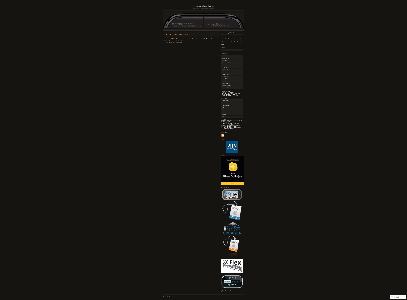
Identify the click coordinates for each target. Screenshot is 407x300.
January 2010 (225, 69)
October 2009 (225, 74)
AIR (176, 40)
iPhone (182, 40)
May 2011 (224, 60)
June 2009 (225, 81)
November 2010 (226, 62)
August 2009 (225, 76)
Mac (237, 95)
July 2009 (224, 78)
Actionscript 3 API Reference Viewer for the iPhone (179, 39)
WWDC (232, 128)
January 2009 (225, 87)
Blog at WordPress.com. (168, 296)
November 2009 (226, 72)
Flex (179, 40)
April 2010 (224, 67)
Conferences (225, 105)
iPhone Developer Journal (203, 5)
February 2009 (226, 85)
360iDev (224, 120)
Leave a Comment (211, 39)
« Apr (222, 44)
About (223, 49)
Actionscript (172, 40)
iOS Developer (236, 125)
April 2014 (224, 55)
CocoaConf (240, 120)
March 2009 (225, 83)
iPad (223, 95)
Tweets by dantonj (225, 291)
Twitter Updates (226, 290)
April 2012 (224, 58)
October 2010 (225, 65)
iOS (239, 93)
